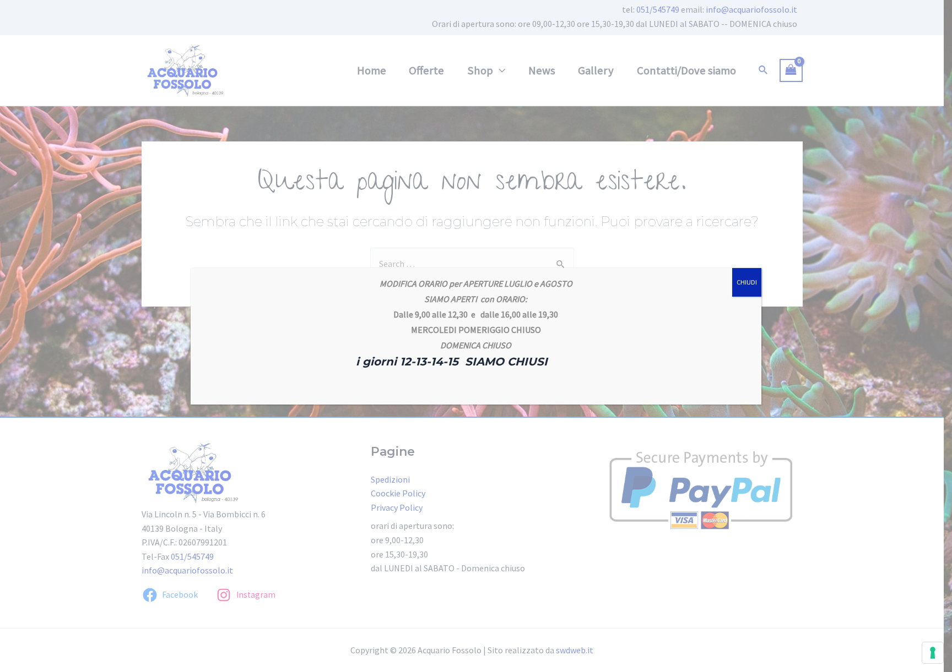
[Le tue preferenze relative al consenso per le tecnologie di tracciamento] (932, 652)
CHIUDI (747, 282)
